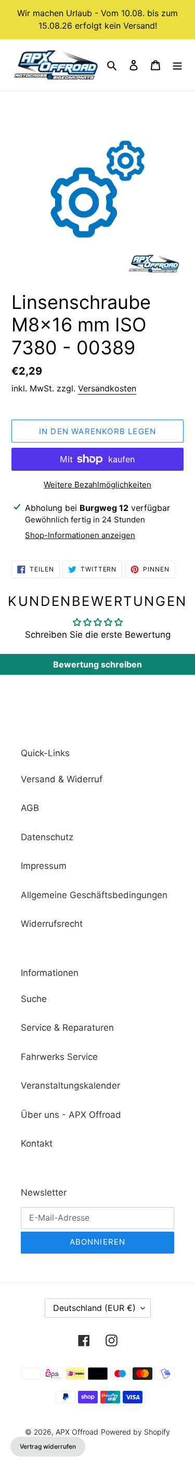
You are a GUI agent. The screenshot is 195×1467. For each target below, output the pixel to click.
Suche (34, 999)
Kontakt (37, 1143)
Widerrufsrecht (52, 924)
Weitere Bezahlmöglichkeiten (97, 485)
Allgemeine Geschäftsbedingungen (94, 895)
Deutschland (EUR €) (94, 1308)
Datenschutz (47, 837)
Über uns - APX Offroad (71, 1115)
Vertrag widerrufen (48, 1446)
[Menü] (177, 65)
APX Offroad (77, 1431)
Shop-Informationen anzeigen (80, 535)
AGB (30, 808)
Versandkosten (107, 388)
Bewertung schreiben (97, 664)
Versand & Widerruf (61, 779)
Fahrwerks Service (59, 1057)
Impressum (44, 866)
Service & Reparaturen (67, 1027)
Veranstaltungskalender (70, 1085)
